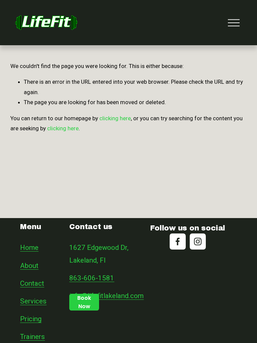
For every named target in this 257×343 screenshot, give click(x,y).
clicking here (115, 118)
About (29, 266)
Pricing (30, 319)
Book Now (84, 302)
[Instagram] (198, 241)
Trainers (32, 337)
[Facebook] (178, 241)
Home (29, 248)
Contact (32, 283)
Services (33, 301)
